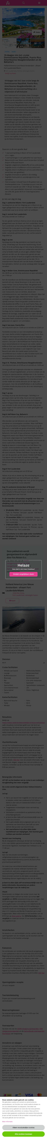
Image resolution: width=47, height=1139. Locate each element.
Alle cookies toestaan (23, 1134)
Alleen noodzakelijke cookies (24, 1128)
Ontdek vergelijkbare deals (23, 574)
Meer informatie (7, 1121)
